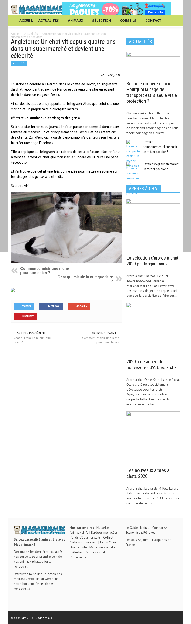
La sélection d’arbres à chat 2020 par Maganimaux (152, 261)
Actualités (19, 63)
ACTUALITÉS (47, 23)
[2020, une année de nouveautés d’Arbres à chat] (153, 329)
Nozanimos (78, 557)
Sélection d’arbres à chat (88, 552)
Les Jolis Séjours (137, 540)
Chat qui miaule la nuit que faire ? (32, 340)
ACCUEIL (26, 20)
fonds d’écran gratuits (86, 537)
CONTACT (153, 20)
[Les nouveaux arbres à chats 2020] (153, 438)
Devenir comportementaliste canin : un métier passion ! (161, 147)
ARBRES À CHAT (144, 188)
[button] (175, 20)
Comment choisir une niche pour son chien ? (44, 271)
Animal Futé (79, 547)
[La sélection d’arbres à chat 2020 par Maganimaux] (153, 225)
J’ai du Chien (108, 542)
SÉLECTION (100, 23)
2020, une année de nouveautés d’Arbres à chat (152, 364)
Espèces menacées (104, 532)
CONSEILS (126, 23)
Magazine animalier (103, 547)
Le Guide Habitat (137, 527)
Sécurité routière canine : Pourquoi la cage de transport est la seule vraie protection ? (151, 92)
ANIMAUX (74, 23)
